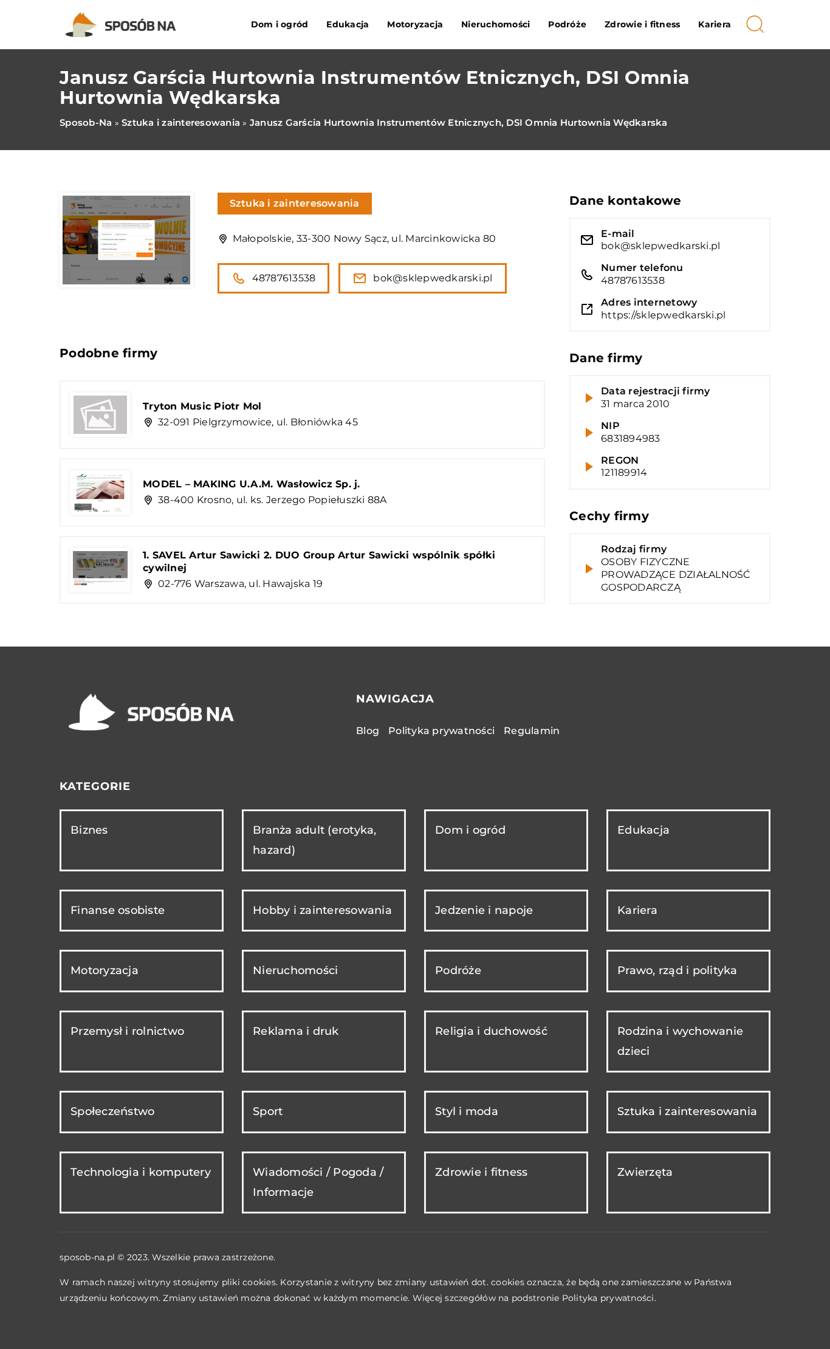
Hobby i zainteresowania (322, 910)
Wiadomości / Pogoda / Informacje (318, 1182)
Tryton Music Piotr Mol (202, 406)
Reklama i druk (296, 1031)
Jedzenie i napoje (484, 910)
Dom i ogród (280, 24)
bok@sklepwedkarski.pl (432, 278)
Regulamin (532, 730)
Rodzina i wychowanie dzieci (680, 1041)
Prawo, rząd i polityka (677, 970)
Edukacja (347, 24)
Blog (367, 730)
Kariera (714, 24)
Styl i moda (466, 1111)
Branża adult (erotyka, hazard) (315, 840)
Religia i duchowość (491, 1031)
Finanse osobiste (117, 910)
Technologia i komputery (140, 1172)
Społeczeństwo (112, 1111)
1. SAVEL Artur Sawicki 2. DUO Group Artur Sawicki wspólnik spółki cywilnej (319, 561)
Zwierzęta (645, 1172)
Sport (268, 1111)
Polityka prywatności (441, 730)
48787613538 (284, 278)
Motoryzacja (415, 24)
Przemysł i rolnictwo (127, 1031)
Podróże (567, 24)
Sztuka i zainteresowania (295, 203)
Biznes (89, 830)
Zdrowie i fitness (642, 24)
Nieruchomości (495, 24)
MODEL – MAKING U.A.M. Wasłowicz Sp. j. (251, 484)
